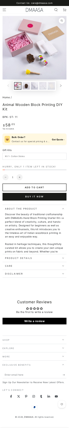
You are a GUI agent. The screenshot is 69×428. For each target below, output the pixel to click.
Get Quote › (58, 139)
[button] (56, 10)
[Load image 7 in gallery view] (51, 86)
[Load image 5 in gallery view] (34, 86)
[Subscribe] (64, 375)
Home (6, 97)
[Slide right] (60, 85)
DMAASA (28, 417)
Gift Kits (7, 150)
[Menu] (4, 10)
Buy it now (34, 196)
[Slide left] (8, 85)
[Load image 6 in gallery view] (43, 86)
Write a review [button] (34, 321)
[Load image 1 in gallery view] (17, 86)
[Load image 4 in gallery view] (26, 86)
